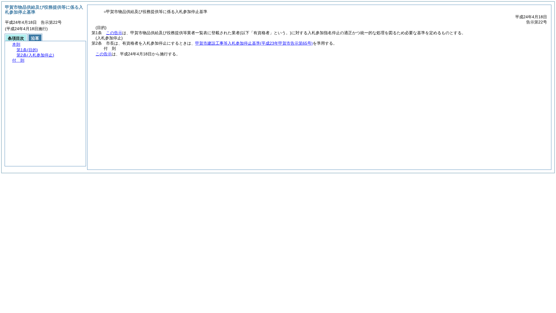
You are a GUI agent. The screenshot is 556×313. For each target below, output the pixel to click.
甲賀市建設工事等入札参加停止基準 (254, 43)
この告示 (114, 32)
